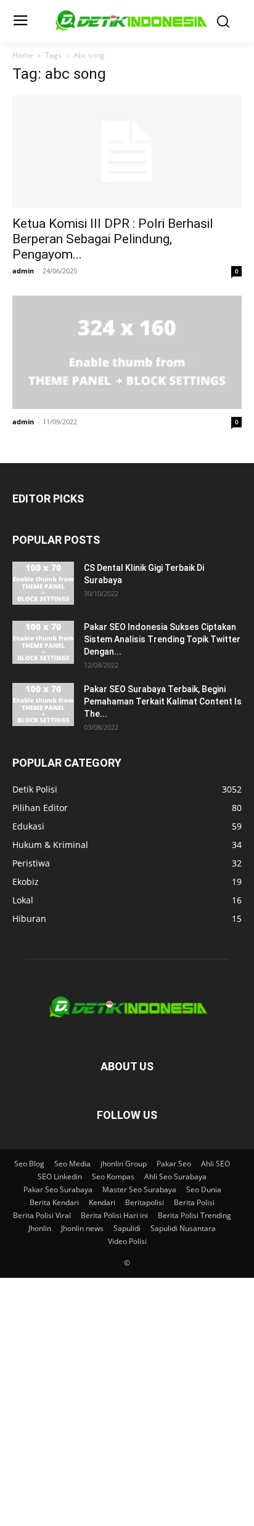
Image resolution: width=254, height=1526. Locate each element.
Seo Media (72, 1163)
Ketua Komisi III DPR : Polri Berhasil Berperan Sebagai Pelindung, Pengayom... (112, 239)
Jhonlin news (82, 1228)
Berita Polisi (194, 1202)
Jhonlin (39, 1228)
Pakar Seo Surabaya (57, 1189)
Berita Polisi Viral (42, 1215)
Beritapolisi (144, 1202)
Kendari (102, 1202)
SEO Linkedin (60, 1176)
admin (23, 270)
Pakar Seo (174, 1163)
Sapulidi (127, 1228)
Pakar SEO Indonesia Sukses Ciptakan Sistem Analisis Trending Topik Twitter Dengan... (162, 639)
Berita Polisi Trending (194, 1215)
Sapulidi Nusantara (183, 1228)
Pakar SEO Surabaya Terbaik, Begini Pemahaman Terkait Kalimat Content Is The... (163, 701)
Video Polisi (127, 1241)
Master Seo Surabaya (139, 1189)
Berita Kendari (54, 1202)
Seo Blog (29, 1163)
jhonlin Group (123, 1163)
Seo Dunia (203, 1189)
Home (22, 55)
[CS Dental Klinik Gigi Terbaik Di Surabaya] (43, 583)
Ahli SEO (215, 1163)
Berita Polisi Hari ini (114, 1215)
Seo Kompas (113, 1176)
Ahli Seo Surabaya (175, 1176)
